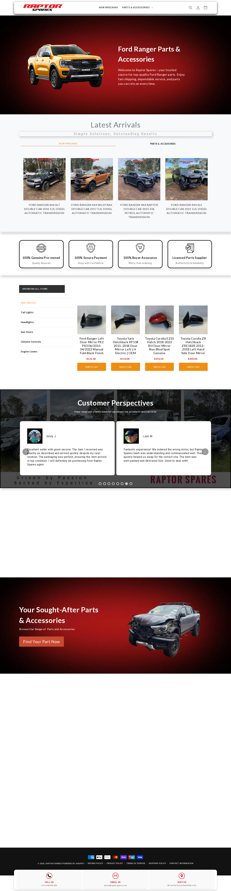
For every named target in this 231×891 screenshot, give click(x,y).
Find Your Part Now (41, 641)
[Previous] (25, 451)
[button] (137, 7)
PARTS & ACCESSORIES (163, 143)
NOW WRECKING (68, 143)
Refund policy (95, 863)
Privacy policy (115, 863)
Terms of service (135, 863)
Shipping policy (157, 863)
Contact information (181, 863)
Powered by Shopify (73, 863)
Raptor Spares (54, 863)
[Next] (205, 451)
